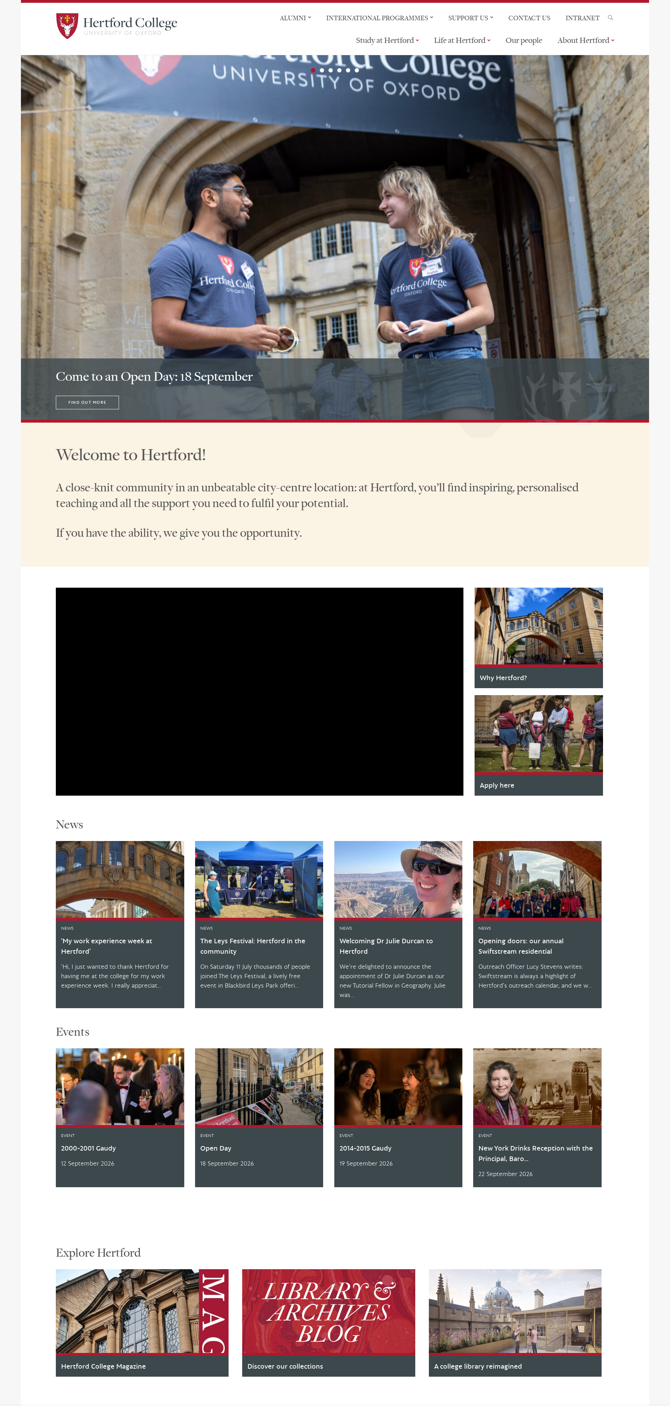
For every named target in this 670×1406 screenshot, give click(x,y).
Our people (524, 40)
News (69, 824)
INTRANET (583, 17)
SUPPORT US (468, 17)
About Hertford (583, 40)
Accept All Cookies (538, 1393)
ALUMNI (293, 17)
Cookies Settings (488, 1393)
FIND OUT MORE (87, 402)
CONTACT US (529, 17)
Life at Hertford (459, 40)
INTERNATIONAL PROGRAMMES (377, 17)
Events (72, 1032)
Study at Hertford (385, 40)
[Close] (659, 1393)
